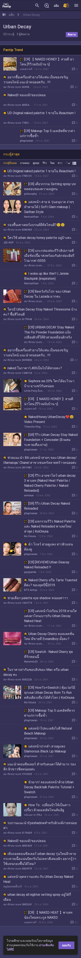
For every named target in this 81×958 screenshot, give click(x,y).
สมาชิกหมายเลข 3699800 (17, 87)
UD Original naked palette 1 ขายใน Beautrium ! (41, 113)
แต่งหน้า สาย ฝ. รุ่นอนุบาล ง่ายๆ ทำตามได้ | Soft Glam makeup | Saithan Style (49, 207)
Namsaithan (31, 216)
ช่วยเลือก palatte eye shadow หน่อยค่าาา (37, 598)
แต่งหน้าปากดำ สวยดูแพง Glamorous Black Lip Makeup (45, 748)
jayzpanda (30, 572)
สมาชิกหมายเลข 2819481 (17, 467)
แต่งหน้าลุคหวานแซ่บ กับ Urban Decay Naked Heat (38, 879)
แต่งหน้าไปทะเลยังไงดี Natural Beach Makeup (48, 730)
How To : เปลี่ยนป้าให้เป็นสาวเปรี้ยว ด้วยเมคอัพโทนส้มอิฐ (47, 807)
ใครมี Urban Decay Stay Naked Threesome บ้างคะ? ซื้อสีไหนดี (40, 311)
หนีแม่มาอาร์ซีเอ (33, 814)
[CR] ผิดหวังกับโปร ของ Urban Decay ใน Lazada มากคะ (47, 293)
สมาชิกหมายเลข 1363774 (17, 602)
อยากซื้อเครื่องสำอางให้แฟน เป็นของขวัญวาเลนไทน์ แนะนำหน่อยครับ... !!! (35, 79)
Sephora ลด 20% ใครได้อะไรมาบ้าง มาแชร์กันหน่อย (49, 383)
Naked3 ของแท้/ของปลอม (26, 95)
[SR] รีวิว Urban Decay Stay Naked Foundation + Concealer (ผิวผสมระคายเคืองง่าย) (51, 440)
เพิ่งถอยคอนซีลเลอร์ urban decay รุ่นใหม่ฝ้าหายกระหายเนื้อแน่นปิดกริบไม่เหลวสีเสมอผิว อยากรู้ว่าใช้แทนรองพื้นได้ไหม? (39, 859)
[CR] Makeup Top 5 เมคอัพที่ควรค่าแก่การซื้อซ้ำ (47, 133)
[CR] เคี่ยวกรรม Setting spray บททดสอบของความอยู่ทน (50, 186)
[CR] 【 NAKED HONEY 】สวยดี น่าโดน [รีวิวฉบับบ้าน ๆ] (47, 61)
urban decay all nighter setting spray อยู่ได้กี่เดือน (37, 897)
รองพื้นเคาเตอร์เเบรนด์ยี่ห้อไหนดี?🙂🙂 (36, 225)
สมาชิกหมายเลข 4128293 (34, 301)
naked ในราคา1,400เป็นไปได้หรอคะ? (34, 368)
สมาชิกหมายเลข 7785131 (17, 122)
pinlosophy (30, 193)
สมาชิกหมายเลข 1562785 (34, 342)
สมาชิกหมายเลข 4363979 (17, 868)
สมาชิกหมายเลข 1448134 (17, 373)
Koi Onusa (30, 536)
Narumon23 (31, 661)
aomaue (29, 495)
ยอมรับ (66, 945)
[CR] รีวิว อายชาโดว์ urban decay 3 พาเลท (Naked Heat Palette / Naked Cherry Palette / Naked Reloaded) (50, 483)
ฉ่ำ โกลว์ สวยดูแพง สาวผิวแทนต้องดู (48, 546)
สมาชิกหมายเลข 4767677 (34, 643)
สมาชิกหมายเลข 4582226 (17, 679)
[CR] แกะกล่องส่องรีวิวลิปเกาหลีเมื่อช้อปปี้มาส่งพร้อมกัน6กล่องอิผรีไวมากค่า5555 (49, 256)
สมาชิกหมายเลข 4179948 (17, 319)
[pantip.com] (6, 5)
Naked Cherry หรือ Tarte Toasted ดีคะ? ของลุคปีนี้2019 (50, 582)
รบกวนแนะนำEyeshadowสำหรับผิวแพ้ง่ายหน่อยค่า (40, 825)
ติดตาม (72, 34)
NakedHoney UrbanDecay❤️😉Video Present (49, 419)
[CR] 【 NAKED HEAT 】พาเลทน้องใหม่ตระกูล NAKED (48, 915)
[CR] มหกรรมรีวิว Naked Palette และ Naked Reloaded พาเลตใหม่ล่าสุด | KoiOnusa (50, 526)
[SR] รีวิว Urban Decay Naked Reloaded (47, 505)
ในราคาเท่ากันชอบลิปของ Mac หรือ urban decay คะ (36, 672)
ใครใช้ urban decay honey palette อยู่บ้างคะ (39, 238)
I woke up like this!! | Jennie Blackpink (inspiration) (46, 276)
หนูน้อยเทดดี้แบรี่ (12, 886)
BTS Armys (30, 590)
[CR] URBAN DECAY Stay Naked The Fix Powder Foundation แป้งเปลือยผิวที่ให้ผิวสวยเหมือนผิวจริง (49, 332)
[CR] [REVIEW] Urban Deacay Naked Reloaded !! (46, 564)
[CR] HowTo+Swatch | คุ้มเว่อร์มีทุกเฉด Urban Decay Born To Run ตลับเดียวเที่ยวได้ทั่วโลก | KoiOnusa (49, 693)
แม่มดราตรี (26, 69)
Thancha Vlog (32, 426)
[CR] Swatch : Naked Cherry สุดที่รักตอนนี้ (48, 654)
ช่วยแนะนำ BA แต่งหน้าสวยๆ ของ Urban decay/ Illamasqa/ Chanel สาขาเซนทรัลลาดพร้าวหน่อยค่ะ (40, 460)
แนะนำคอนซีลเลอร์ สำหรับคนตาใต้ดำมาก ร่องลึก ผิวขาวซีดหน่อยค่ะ (39, 766)
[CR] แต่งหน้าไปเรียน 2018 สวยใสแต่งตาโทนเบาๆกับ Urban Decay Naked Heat (50, 616)
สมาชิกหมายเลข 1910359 (17, 774)
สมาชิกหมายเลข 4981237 (34, 625)
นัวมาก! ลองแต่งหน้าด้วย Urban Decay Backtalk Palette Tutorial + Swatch (49, 787)
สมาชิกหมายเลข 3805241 (17, 904)
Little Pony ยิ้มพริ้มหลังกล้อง (34, 390)
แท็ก (11, 14)
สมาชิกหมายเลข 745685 (34, 265)
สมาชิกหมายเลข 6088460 (17, 229)
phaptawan (26, 140)
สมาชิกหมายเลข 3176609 (17, 832)
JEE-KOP (8, 242)
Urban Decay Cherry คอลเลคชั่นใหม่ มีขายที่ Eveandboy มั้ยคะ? (49, 636)
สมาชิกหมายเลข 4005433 (17, 105)
